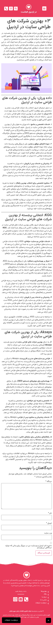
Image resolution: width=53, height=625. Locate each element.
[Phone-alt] (6, 9)
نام (50, 513)
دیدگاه (48, 482)
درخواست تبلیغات (11, 620)
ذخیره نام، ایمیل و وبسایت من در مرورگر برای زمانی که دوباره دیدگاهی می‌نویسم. (28, 547)
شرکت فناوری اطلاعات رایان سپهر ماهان (20, 611)
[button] (44, 8)
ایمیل (49, 523)
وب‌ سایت (48, 533)
